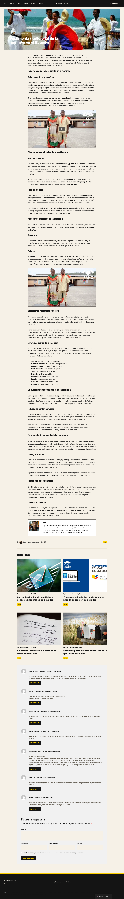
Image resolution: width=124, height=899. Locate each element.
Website (79, 843)
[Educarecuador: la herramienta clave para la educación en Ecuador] (85, 575)
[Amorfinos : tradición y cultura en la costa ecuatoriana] (39, 629)
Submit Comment (28, 858)
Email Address (54, 843)
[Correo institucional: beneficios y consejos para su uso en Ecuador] (39, 575)
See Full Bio (76, 532)
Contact (68, 882)
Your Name (25, 843)
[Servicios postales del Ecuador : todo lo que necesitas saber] (85, 629)
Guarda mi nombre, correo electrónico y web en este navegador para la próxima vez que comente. (53, 853)
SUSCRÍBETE (114, 3)
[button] (100, 3)
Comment (24, 829)
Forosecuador (62, 3)
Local (104, 542)
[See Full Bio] (81, 532)
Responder (33, 683)
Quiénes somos (58, 882)
